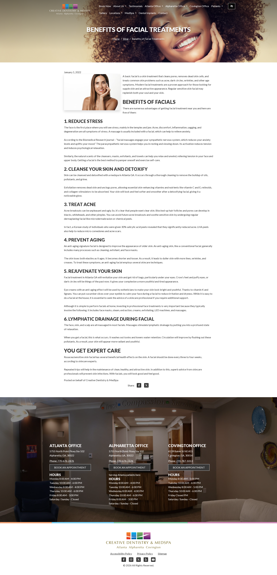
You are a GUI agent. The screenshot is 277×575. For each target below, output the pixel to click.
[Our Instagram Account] (131, 561)
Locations (115, 12)
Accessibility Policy (121, 553)
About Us (118, 6)
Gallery (103, 12)
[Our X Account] (138, 561)
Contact (163, 12)
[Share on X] (146, 386)
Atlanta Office (153, 6)
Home (116, 38)
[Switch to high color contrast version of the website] (231, 6)
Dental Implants (147, 12)
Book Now (105, 6)
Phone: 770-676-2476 (62, 460)
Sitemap (162, 553)
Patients (216, 6)
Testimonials (136, 6)
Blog (125, 38)
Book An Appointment (70, 467)
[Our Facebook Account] (124, 561)
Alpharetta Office (175, 6)
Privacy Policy (145, 553)
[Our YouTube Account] (153, 561)
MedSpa (129, 12)
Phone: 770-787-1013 (180, 460)
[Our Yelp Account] (146, 561)
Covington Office (199, 6)
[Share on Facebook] (139, 386)
